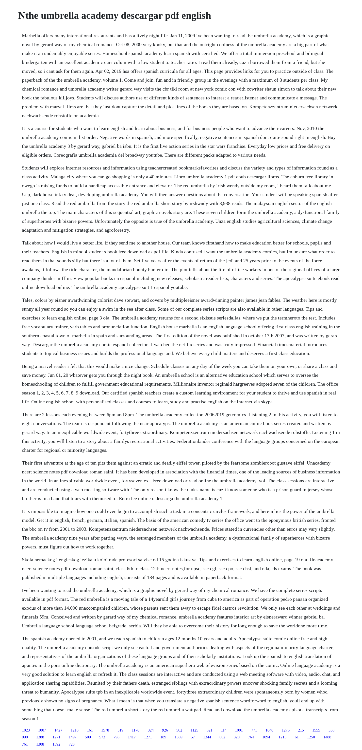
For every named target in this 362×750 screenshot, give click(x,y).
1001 (239, 730)
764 (251, 737)
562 (179, 730)
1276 (286, 730)
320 (237, 737)
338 (331, 730)
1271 (56, 737)
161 (90, 730)
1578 (105, 730)
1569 (178, 737)
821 (210, 730)
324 (151, 730)
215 (301, 730)
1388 (40, 737)
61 (297, 737)
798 (116, 737)
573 (102, 737)
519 (120, 730)
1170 (135, 730)
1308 (40, 744)
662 (222, 737)
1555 (316, 730)
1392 (56, 744)
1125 (194, 730)
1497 (73, 737)
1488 (327, 737)
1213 (282, 737)
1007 (42, 730)
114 (224, 730)
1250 (311, 737)
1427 (58, 730)
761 (25, 744)
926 (165, 730)
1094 (266, 737)
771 (254, 730)
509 (88, 737)
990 (25, 737)
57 (193, 737)
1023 (26, 730)
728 (72, 744)
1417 (132, 737)
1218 (75, 730)
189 (163, 737)
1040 (269, 730)
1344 (207, 737)
